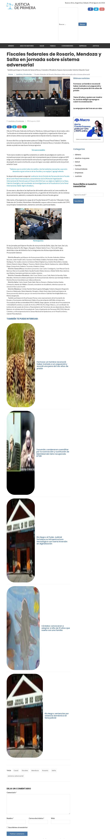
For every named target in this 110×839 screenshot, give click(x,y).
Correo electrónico (36, 818)
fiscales (25, 770)
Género (11, 46)
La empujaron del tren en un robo (87, 108)
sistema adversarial (15, 776)
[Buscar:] (68, 24)
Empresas (82, 46)
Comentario (12, 792)
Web (53, 818)
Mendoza (35, 770)
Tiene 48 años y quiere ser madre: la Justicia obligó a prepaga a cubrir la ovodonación (87, 99)
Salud (42, 46)
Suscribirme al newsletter (18, 827)
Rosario (45, 770)
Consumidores (67, 46)
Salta (54, 770)
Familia (53, 46)
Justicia (95, 46)
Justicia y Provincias (16, 121)
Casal (16, 770)
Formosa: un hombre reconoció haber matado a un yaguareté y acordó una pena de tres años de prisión (87, 87)
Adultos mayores (27, 46)
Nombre (10, 818)
